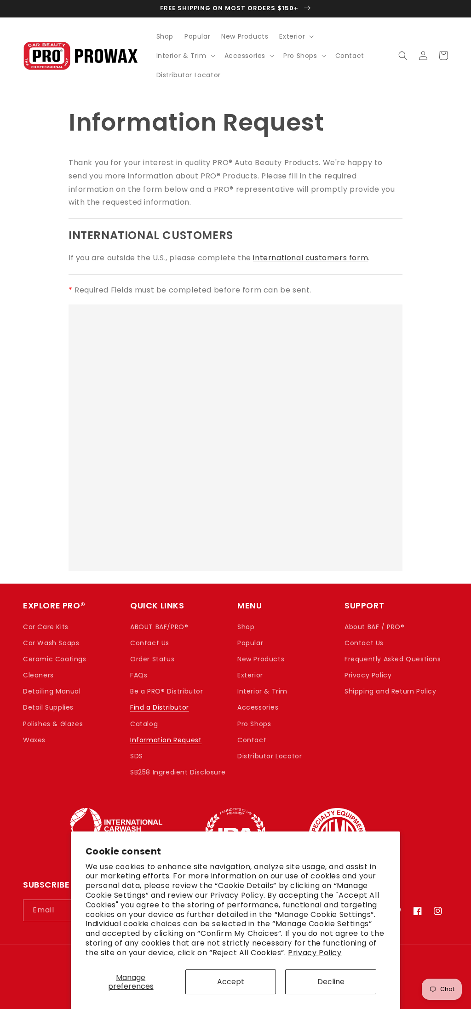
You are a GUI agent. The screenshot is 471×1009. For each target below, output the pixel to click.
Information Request (165, 740)
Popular (250, 643)
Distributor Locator (269, 756)
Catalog (144, 723)
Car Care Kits (46, 626)
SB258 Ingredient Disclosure (177, 772)
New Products (260, 659)
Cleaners (38, 675)
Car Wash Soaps (51, 643)
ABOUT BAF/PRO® (159, 626)
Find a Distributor (159, 707)
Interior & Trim (262, 691)
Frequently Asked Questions (393, 659)
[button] (295, 36)
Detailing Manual (52, 691)
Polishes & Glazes (53, 723)
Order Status (152, 659)
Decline (331, 981)
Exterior (250, 675)
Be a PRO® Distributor (166, 691)
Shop (245, 626)
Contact (251, 740)
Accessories (258, 707)
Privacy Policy (314, 952)
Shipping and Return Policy (391, 691)
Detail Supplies (48, 707)
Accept (230, 981)
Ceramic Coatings (54, 659)
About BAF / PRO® (375, 626)
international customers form (310, 257)
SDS (136, 756)
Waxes (34, 740)
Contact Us (149, 643)
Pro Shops (254, 723)
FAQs (138, 675)
